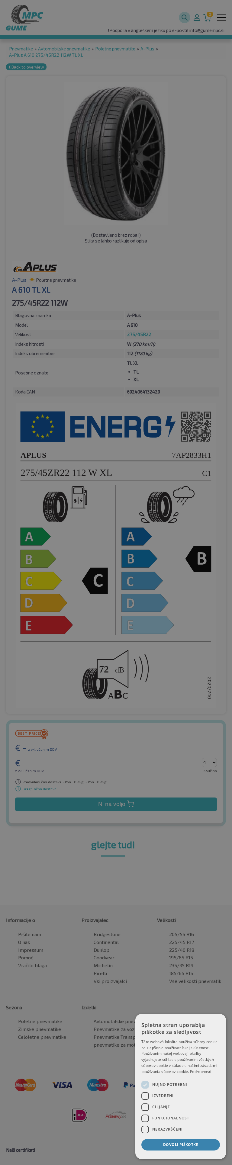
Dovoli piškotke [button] (180, 1144)
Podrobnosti (200, 1071)
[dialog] (180, 1086)
